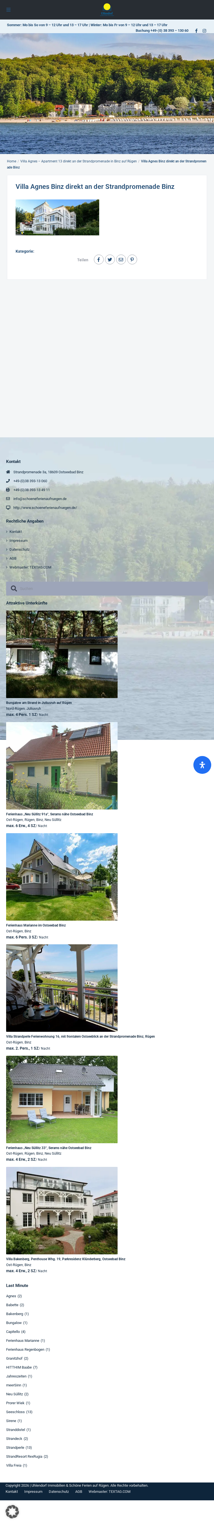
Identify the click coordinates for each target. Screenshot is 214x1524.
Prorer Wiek (15, 1403)
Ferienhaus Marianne (22, 1340)
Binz (39, 820)
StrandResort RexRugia (24, 1456)
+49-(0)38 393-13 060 (30, 481)
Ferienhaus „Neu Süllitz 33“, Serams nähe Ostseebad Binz (48, 1148)
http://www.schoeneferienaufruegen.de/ (45, 508)
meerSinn (13, 1385)
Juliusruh (33, 708)
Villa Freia (13, 1465)
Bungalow (14, 1323)
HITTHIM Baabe (19, 1367)
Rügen (30, 820)
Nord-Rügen (15, 708)
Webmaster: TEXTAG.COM (30, 567)
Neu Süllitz (53, 820)
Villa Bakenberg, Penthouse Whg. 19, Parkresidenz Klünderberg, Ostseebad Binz (65, 1259)
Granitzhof (14, 1358)
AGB (12, 558)
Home (11, 161)
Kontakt (15, 532)
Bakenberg (14, 1314)
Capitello (13, 1332)
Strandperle (15, 1447)
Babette (12, 1305)
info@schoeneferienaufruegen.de (40, 499)
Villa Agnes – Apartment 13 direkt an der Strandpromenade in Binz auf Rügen (78, 161)
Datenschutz (19, 549)
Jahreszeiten (16, 1376)
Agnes (11, 1296)
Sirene (11, 1421)
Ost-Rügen (14, 820)
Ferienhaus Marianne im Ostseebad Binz (36, 925)
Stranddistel (15, 1430)
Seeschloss (15, 1412)
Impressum (18, 540)
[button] (12, 1511)
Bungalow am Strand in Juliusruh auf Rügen (39, 703)
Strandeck (14, 1439)
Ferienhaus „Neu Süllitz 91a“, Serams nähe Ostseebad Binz (49, 814)
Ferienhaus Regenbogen (25, 1349)
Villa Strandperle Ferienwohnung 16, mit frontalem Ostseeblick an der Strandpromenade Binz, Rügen (80, 1036)
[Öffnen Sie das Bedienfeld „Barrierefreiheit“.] (202, 765)
